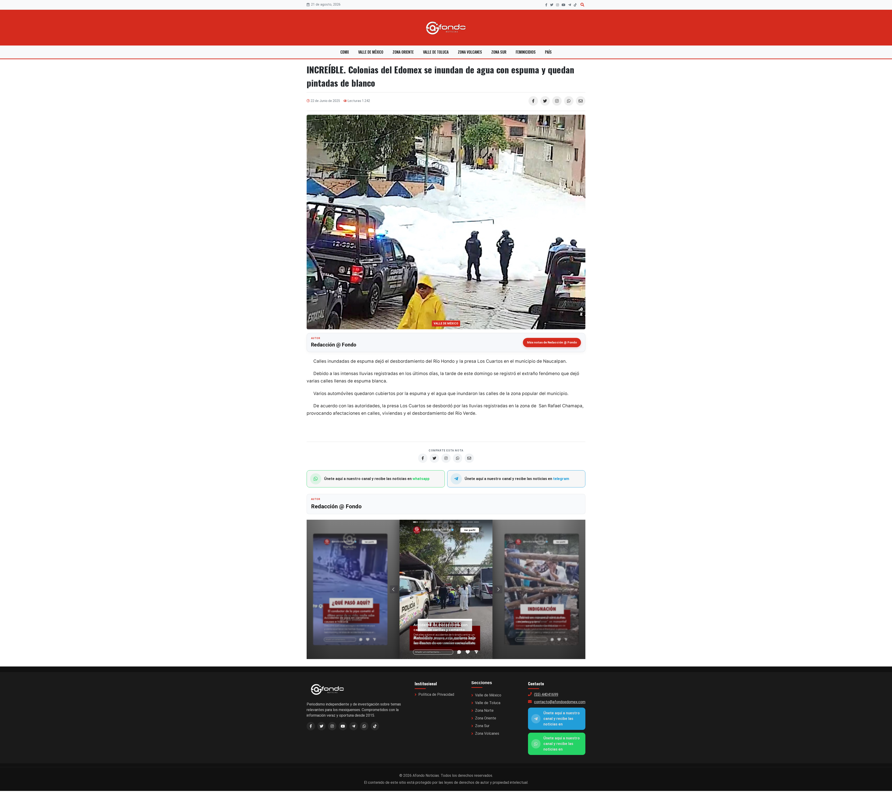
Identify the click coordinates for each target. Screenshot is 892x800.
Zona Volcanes (470, 52)
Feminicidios (526, 52)
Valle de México (370, 52)
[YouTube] (563, 5)
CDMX (344, 52)
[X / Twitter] (321, 726)
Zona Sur (498, 52)
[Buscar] (582, 4)
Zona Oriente (403, 52)
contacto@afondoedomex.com (559, 702)
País (548, 52)
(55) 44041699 (546, 694)
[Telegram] (569, 5)
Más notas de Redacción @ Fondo (552, 342)
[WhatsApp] (569, 101)
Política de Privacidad (436, 694)
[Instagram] (557, 5)
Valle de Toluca (436, 52)
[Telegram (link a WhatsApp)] (353, 726)
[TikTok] (575, 5)
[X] (551, 5)
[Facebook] (546, 5)
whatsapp (421, 479)
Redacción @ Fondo (333, 345)
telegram (561, 479)
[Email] (580, 101)
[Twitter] (545, 101)
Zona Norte (484, 710)
